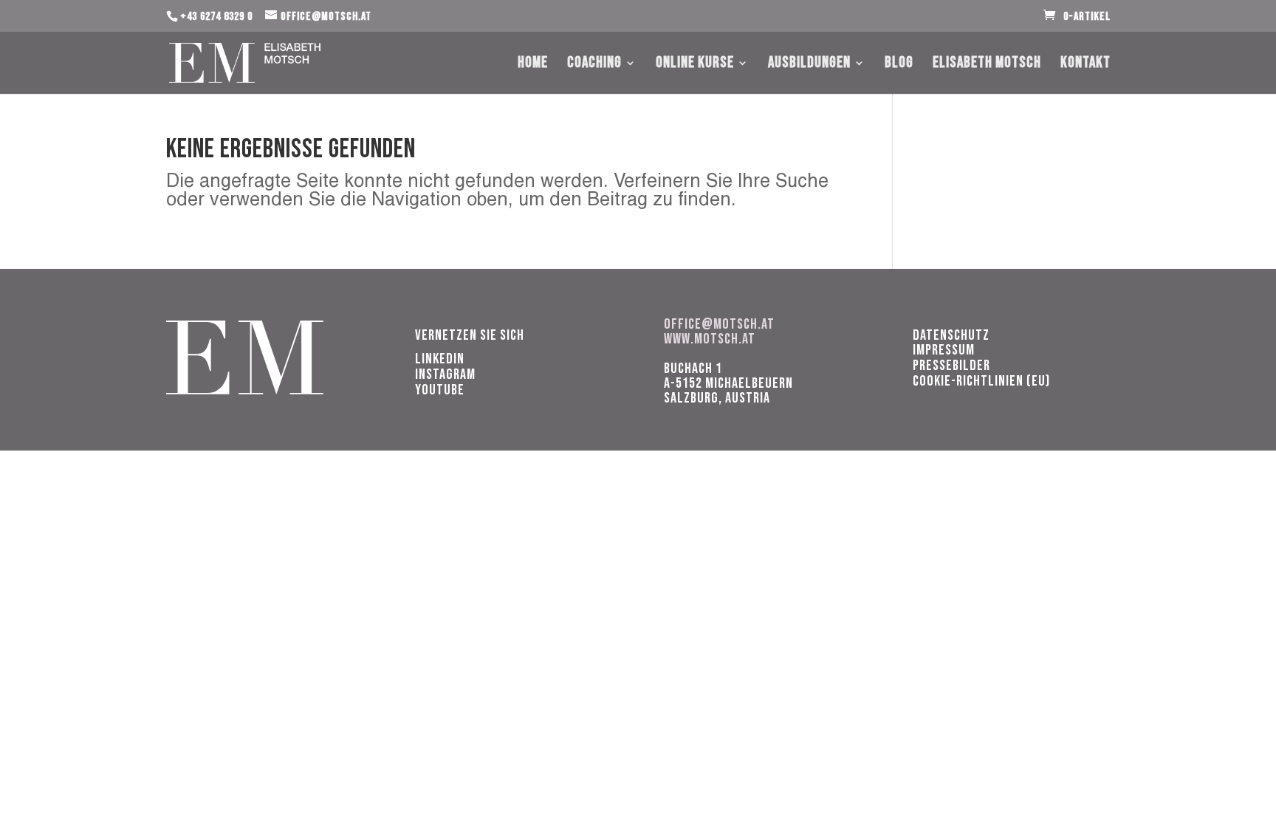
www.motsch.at (709, 339)
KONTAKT (1085, 65)
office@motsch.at (719, 324)
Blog (899, 65)
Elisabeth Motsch (987, 65)
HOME (533, 65)
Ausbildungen (809, 65)
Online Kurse (695, 65)
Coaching (594, 65)
